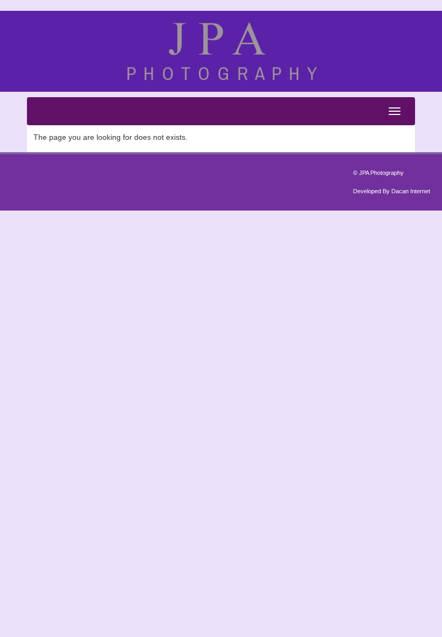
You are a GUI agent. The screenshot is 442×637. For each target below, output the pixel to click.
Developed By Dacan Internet (391, 191)
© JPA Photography (378, 173)
